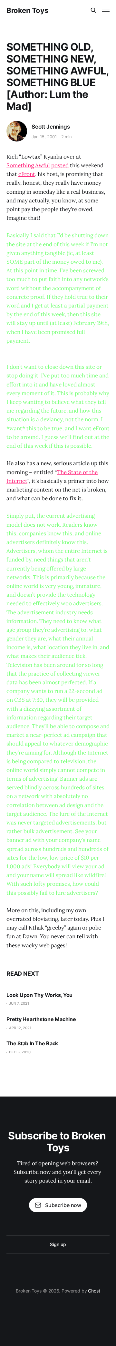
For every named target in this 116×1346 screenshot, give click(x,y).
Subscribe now (63, 1205)
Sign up (58, 1244)
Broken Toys (27, 10)
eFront (26, 174)
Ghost (94, 1290)
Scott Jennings (51, 126)
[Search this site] (93, 10)
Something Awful (28, 165)
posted (60, 165)
